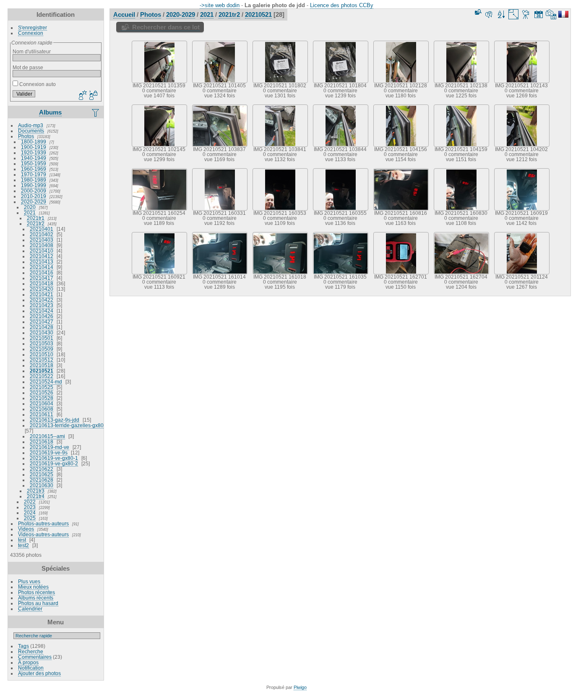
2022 (30, 501)
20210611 (41, 414)
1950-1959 (33, 163)
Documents (31, 130)
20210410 (41, 250)
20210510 (41, 354)
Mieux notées (33, 587)
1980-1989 (33, 180)
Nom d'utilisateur (32, 51)
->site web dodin (220, 5)
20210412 (41, 256)
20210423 (41, 305)
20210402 (41, 234)
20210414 (41, 267)
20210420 (41, 289)
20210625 (41, 474)
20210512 (41, 360)
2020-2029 (33, 201)
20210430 (41, 332)
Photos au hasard (38, 603)
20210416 (41, 272)
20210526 (41, 392)
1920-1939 (33, 152)
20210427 (41, 321)
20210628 (41, 480)
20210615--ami (47, 436)
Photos (26, 136)
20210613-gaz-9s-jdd (54, 420)
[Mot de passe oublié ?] (92, 95)
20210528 (41, 398)
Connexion (30, 33)
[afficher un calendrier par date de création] (551, 14)
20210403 (41, 240)
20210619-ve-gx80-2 (54, 463)
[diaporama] (526, 14)
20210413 (41, 261)
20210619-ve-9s (49, 452)
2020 (30, 207)
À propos (28, 662)
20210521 (41, 370)
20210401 (41, 229)
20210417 (41, 278)
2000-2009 (33, 190)
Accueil (124, 14)
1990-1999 (33, 185)
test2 (23, 545)
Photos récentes (36, 592)
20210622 (41, 469)
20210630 (41, 485)
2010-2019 (33, 196)
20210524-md (46, 381)
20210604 (41, 403)
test (22, 540)
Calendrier (30, 608)
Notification (31, 668)
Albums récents (35, 597)
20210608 (41, 409)
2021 (30, 212)
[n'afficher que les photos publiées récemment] (96, 112)
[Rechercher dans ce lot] (477, 12)
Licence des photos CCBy (341, 5)
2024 (30, 512)
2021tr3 (35, 490)
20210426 (41, 316)
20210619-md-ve (49, 447)
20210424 (41, 310)
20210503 (41, 343)
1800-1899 (33, 141)
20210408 (41, 245)
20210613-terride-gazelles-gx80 (67, 425)
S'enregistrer (32, 27)
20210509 (41, 349)
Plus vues (29, 581)
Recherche (30, 651)
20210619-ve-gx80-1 (54, 458)
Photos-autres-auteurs (43, 523)
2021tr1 (35, 218)
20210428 (41, 327)
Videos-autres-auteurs (43, 534)
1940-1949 (33, 158)
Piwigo (300, 687)
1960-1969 (33, 169)
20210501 (41, 338)
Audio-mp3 (30, 125)
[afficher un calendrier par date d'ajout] (538, 14)
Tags (23, 646)
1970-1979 (33, 174)
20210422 (41, 300)
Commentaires (35, 657)
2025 (30, 518)
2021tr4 (35, 496)
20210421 (41, 294)
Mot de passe (28, 67)
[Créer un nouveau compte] (81, 95)
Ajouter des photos (39, 673)
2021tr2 (35, 223)
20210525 (41, 387)
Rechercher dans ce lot (166, 27)
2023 (30, 507)
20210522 (41, 376)
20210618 (41, 441)
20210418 (41, 283)
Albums (50, 112)
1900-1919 (33, 147)
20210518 (41, 365)
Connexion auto (37, 84)
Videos (26, 529)
